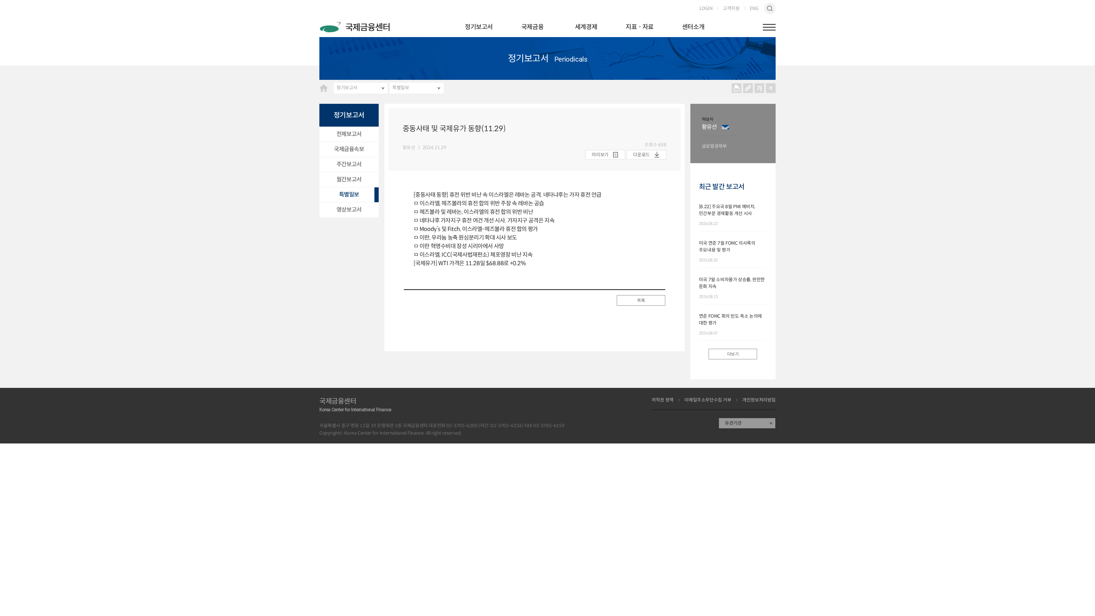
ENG (754, 8)
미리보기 (600, 155)
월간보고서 (349, 179)
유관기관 (733, 423)
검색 (770, 8)
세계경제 (586, 27)
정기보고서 (479, 27)
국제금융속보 (349, 149)
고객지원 (731, 8)
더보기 (733, 354)
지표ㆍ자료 (640, 27)
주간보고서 (349, 164)
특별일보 (400, 88)
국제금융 (532, 27)
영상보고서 (349, 209)
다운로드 (641, 155)
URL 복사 (748, 88)
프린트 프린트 (737, 88)
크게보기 (759, 88)
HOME (323, 88)
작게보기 (771, 88)
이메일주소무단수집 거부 (707, 400)
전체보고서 (349, 134)
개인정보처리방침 (759, 400)
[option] (736, 133)
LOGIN (706, 8)
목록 (641, 300)
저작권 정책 (663, 400)
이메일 (725, 127)
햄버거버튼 (769, 27)
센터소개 (693, 27)
